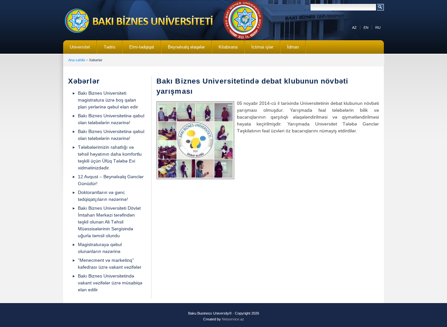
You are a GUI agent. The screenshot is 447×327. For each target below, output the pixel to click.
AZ (354, 27)
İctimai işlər (259, 49)
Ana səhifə (76, 60)
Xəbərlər (95, 60)
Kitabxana (225, 49)
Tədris (106, 49)
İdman (293, 47)
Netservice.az (233, 319)
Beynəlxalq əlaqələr (183, 49)
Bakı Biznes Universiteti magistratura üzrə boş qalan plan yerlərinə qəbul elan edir (108, 99)
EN (366, 27)
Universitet (76, 49)
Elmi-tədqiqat (138, 49)
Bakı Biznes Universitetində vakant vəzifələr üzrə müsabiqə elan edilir (110, 282)
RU (378, 27)
